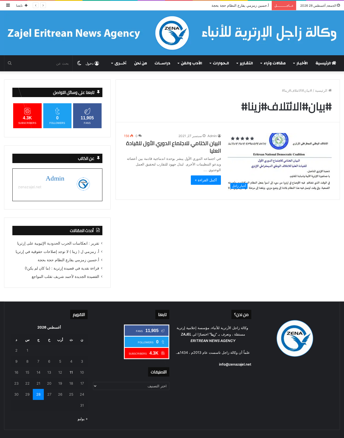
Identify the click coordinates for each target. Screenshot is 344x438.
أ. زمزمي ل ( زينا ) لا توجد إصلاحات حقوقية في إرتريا (57, 251)
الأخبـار (302, 63)
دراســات (162, 63)
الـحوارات (221, 63)
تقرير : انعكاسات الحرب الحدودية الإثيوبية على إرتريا (58, 243)
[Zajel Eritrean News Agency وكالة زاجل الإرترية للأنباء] (172, 33)
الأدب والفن (191, 63)
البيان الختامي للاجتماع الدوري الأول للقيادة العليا (173, 146)
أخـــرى (120, 63)
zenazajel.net (29, 187)
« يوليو (83, 419)
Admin (212, 136)
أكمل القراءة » (206, 180)
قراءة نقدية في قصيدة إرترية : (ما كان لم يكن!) (62, 268)
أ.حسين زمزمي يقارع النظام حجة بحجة (240, 5)
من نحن (140, 63)
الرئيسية (324, 63)
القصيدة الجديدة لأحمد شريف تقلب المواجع (65, 276)
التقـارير (246, 63)
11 (71, 372)
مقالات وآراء (275, 63)
